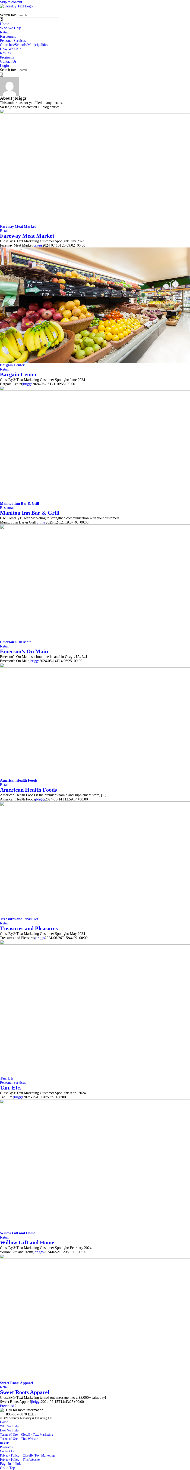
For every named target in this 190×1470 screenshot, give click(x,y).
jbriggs (37, 245)
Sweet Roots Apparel (16, 1383)
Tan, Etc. (7, 1078)
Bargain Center (12, 365)
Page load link (10, 1464)
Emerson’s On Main (16, 642)
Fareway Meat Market (18, 226)
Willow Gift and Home (17, 1233)
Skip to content (11, 2)
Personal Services (13, 1082)
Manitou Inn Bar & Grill (19, 503)
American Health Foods (18, 780)
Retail (4, 231)
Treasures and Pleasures (19, 919)
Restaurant (8, 508)
